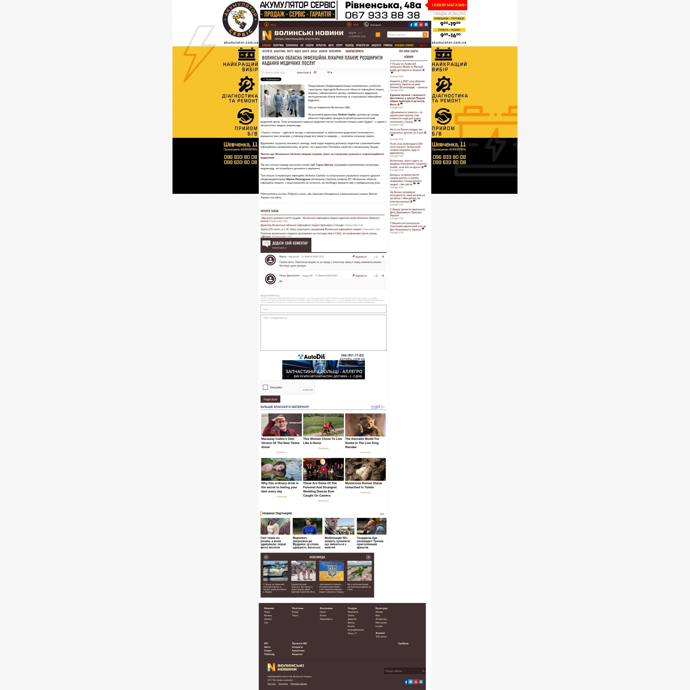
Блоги (305, 51)
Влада (295, 611)
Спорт (339, 45)
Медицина (353, 611)
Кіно (378, 615)
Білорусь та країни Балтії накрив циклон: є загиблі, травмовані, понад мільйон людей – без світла (406, 179)
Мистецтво (381, 622)
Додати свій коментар (290, 243)
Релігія (351, 626)
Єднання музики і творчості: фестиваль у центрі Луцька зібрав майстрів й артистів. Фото (303, 588)
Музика (379, 611)
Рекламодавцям (299, 683)
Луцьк (267, 611)
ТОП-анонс (381, 636)
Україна (268, 618)
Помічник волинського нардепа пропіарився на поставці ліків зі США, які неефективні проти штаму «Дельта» (319, 234)
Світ (266, 622)
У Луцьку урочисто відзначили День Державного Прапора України (407, 212)
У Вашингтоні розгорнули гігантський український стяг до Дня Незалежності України (408, 226)
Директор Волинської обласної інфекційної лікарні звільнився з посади (302, 225)
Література (381, 618)
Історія (379, 626)
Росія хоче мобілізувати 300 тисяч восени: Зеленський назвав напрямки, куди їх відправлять (406, 148)
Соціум (310, 45)
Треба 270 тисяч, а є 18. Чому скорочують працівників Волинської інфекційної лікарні (311, 229)
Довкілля (352, 618)
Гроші (323, 611)
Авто (331, 45)
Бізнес (323, 615)
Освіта (351, 615)
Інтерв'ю (267, 51)
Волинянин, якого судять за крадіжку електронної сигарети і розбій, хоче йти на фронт (408, 164)
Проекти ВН (362, 45)
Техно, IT (352, 633)
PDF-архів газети (408, 51)
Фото (290, 51)
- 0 (382, 256)
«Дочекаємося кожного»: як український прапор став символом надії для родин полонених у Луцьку (406, 116)
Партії (295, 615)
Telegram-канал (296, 193)
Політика (278, 45)
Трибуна (387, 45)
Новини (408, 57)
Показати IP (294, 256)
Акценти (376, 45)
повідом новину (404, 45)
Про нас (272, 683)
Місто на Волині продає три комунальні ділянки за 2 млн (406, 130)
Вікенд (351, 622)
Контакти (283, 683)
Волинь (268, 615)
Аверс (423, 45)
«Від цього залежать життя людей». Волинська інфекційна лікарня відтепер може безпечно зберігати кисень (320, 219)
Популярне (335, 51)
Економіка (292, 45)
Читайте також (270, 211)
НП (301, 45)
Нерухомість (326, 618)
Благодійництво (356, 629)
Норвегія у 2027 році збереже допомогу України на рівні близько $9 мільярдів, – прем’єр (408, 84)
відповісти (361, 256)
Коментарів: (304, 72)
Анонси (323, 51)
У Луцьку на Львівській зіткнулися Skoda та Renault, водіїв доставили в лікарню (406, 67)
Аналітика (279, 51)
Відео (298, 51)
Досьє (314, 51)
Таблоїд (349, 45)
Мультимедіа (317, 557)
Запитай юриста (355, 51)
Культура (321, 45)
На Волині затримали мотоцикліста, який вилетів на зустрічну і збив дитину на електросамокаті (407, 196)
